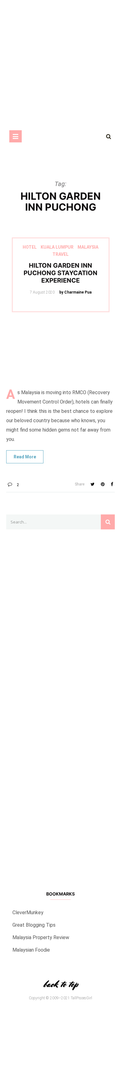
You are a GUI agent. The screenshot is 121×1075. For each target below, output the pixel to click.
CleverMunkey (27, 912)
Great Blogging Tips (34, 925)
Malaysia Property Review (40, 937)
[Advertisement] (60, 703)
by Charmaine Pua (75, 292)
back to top (60, 984)
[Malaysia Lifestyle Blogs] (60, 814)
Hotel (30, 247)
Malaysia (88, 247)
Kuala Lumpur (57, 247)
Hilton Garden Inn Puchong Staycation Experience (60, 273)
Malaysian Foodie (31, 950)
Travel (60, 254)
